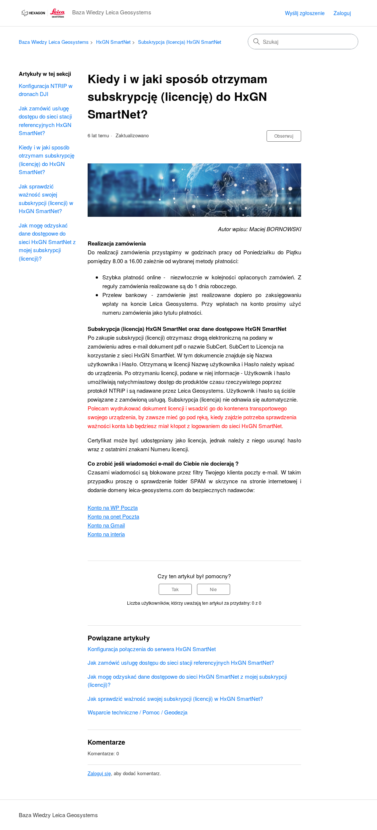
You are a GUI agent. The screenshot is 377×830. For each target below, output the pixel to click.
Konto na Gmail (106, 525)
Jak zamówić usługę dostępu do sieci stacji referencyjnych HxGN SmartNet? (45, 120)
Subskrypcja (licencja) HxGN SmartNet (179, 41)
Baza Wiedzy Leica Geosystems (54, 41)
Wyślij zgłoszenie (305, 13)
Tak (175, 589)
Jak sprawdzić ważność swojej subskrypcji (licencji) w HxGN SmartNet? (46, 198)
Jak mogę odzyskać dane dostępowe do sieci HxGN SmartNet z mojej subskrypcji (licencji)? (47, 241)
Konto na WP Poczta (113, 507)
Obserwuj (283, 136)
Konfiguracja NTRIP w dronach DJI (46, 90)
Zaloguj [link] (342, 13)
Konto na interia (106, 534)
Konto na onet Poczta (113, 516)
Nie (213, 589)
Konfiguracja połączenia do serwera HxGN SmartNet (152, 649)
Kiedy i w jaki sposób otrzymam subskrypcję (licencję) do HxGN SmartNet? (46, 159)
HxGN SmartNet (113, 41)
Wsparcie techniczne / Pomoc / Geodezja (137, 712)
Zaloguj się (99, 773)
